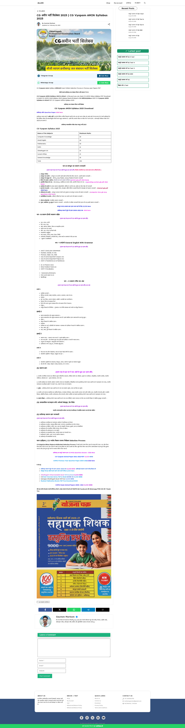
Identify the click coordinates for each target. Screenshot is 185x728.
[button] (144, 3)
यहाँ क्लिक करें (99, 726)
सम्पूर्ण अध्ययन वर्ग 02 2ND (135, 30)
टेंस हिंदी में (137, 3)
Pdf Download (69, 475)
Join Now (104, 76)
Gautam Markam (49, 23)
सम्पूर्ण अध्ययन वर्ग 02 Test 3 (136, 25)
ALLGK (41, 3)
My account (118, 3)
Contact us (98, 701)
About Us (97, 698)
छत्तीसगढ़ (128, 3)
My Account (70, 701)
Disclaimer (98, 703)
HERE (74, 457)
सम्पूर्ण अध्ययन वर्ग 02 (134, 36)
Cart (68, 703)
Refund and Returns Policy (74, 705)
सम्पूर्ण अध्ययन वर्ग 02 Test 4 (136, 19)
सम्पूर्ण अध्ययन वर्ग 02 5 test (136, 14)
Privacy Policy (99, 705)
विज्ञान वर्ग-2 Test (123, 85)
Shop (108, 3)
